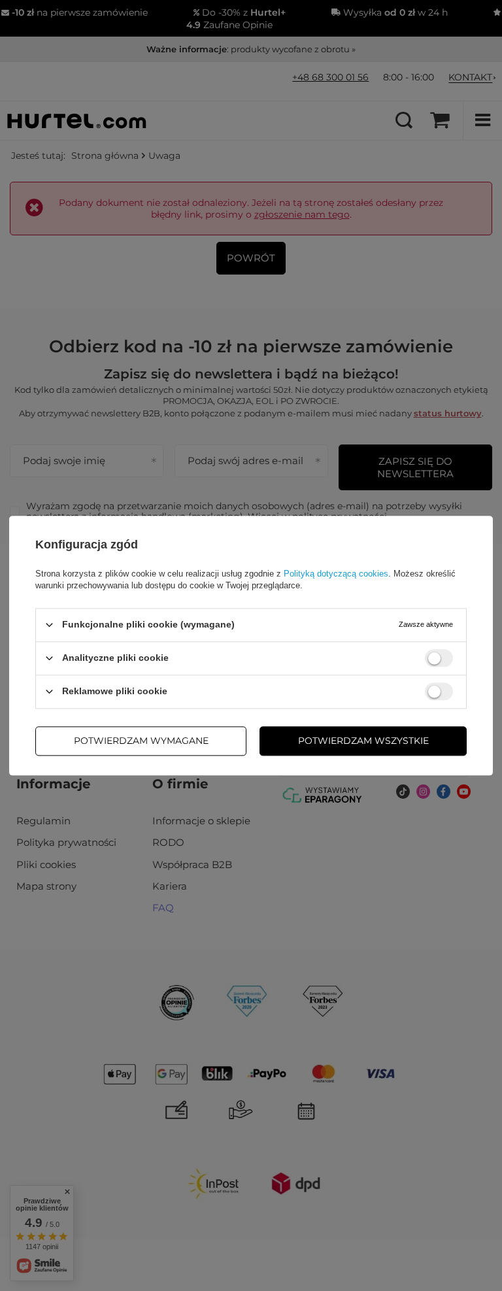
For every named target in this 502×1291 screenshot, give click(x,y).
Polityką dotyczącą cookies (336, 573)
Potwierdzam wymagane (141, 740)
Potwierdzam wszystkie (363, 740)
